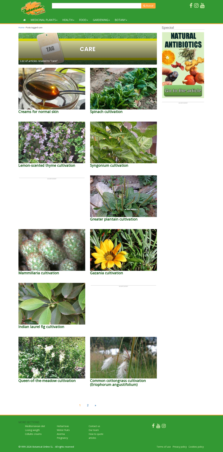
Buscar (149, 5)
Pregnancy (62, 437)
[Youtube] (158, 426)
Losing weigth (32, 430)
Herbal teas (63, 426)
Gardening (100, 20)
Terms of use (164, 446)
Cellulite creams (33, 433)
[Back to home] (24, 20)
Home (21, 27)
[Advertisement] (52, 202)
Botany (120, 20)
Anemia (61, 433)
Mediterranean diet (35, 426)
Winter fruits (63, 430)
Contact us (94, 426)
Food (82, 20)
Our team (94, 430)
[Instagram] (164, 426)
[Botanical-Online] (34, 8)
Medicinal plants (43, 20)
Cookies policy (196, 446)
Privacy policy (180, 446)
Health (67, 20)
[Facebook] (153, 426)
